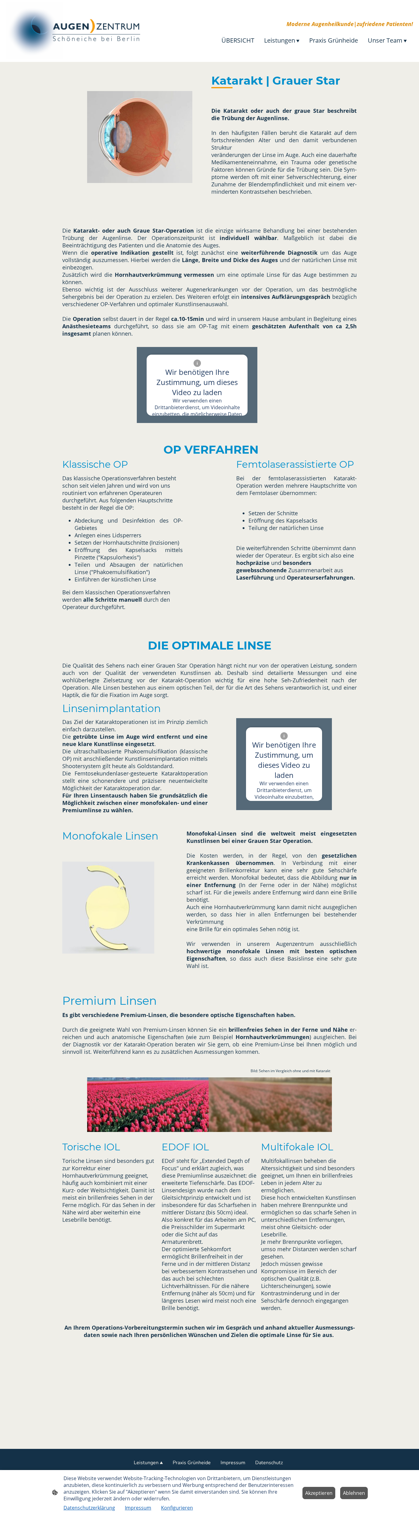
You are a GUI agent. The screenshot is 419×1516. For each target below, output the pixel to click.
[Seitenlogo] (73, 30)
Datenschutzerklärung (89, 1507)
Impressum (138, 1507)
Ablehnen (354, 1493)
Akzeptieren (319, 1493)
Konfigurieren (177, 1507)
